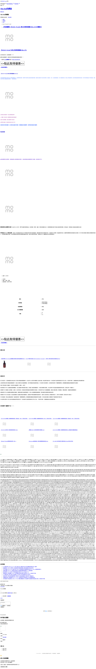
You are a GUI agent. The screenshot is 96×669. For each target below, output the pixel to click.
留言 (11, 592)
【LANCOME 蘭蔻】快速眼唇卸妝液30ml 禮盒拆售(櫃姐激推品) (65, 429)
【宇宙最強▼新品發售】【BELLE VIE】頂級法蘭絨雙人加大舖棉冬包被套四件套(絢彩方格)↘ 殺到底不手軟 (24, 578)
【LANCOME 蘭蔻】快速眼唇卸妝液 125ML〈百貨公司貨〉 (40, 418)
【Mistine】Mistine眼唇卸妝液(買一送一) (8, 441)
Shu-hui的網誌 (6, 9)
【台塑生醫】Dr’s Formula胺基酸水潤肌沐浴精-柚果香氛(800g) (13, 358)
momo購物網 (6, 59)
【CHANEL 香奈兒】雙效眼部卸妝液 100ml (9, 429)
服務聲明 (58, 653)
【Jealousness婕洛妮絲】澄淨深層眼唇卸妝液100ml (38, 441)
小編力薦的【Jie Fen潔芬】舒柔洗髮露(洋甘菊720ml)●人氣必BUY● (16, 572)
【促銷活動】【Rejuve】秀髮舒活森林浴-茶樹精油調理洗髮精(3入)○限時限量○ (18, 570)
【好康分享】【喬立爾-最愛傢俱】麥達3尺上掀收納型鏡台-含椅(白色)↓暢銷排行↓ (18, 576)
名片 (3, 22)
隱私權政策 (54, 653)
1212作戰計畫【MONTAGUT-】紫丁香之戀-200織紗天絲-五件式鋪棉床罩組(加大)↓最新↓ (20, 566)
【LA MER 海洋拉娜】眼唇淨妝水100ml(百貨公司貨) (62, 441)
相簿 (3, 19)
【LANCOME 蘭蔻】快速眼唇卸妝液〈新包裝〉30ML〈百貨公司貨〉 (14, 418)
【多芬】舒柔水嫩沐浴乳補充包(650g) (52, 358)
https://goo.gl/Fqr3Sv (16, 59)
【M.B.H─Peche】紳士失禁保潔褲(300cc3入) (13, 50)
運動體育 (9, 596)
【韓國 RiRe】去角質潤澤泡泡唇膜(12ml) (36, 429)
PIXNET (39, 653)
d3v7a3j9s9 (2, 586)
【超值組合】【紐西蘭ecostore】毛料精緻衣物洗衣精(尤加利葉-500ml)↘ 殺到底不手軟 (19, 573)
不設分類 (9, 17)
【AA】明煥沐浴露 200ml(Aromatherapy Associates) (35, 358)
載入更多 (2, 600)
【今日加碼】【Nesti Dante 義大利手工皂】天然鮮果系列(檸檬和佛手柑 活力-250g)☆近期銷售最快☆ (22, 569)
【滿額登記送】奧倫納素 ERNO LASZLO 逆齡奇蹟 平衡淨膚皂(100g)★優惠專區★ (19, 577)
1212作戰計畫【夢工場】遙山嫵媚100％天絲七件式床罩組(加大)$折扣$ (16, 574)
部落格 (4, 20)
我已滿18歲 (3, 666)
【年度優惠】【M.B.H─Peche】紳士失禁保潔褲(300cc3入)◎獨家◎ (22, 27)
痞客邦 (9, 592)
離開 (6, 666)
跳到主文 (2, 11)
